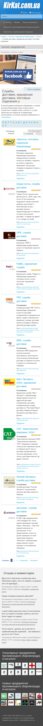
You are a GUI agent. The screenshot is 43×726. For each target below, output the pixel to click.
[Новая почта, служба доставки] (9, 189)
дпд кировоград (20, 370)
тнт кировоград (28, 332)
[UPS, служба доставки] (9, 235)
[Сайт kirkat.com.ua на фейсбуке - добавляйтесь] (18, 69)
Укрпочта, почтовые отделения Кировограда (27, 142)
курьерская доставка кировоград (29, 253)
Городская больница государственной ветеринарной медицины (18, 604)
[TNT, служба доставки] (9, 300)
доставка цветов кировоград (27, 329)
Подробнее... (21, 178)
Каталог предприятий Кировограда (21, 36)
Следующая (24, 560)
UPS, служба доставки (23, 234)
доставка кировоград (26, 287)
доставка (32, 464)
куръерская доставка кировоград (29, 222)
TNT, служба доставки (23, 299)
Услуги (39, 36)
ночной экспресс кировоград (24, 499)
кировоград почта (21, 175)
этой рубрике (6, 117)
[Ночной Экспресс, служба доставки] (9, 481)
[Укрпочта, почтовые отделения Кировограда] (9, 142)
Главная (3, 36)
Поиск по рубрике (34, 89)
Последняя (34, 560)
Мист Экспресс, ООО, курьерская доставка (26, 382)
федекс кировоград (33, 289)
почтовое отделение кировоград (29, 173)
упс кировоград (20, 255)
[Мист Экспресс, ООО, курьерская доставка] (9, 381)
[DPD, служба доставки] (9, 343)
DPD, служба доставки (23, 342)
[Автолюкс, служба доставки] (9, 513)
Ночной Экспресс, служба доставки (26, 478)
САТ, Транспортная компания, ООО (27, 430)
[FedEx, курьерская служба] (9, 266)
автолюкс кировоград (22, 553)
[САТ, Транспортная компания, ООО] (9, 434)
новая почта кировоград (23, 224)
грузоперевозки (24, 464)
